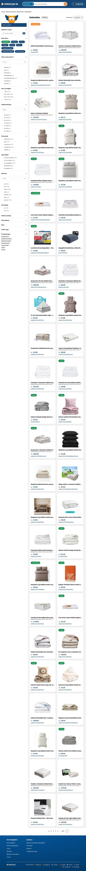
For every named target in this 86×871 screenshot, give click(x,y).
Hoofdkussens (5, 236)
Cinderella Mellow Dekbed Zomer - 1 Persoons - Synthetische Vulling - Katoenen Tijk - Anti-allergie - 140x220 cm (42, 180)
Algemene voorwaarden (13, 854)
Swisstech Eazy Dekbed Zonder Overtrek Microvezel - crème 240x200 (70, 685)
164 (63, 831)
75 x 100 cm (7, 125)
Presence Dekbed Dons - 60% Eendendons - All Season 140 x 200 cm (42, 818)
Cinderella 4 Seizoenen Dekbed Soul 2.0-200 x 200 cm (42, 382)
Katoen (7, 189)
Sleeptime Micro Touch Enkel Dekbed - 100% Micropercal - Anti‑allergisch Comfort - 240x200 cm (70, 517)
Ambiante (7, 83)
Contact (9, 857)
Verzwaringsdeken (9, 163)
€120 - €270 (8, 96)
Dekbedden (28, 11)
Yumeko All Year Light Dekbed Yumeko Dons (70, 818)
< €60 (7, 91)
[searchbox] (14, 62)
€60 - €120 (8, 94)
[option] (5, 42)
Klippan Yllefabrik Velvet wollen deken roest (70, 584)
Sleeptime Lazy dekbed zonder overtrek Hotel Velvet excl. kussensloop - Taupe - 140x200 (42, 517)
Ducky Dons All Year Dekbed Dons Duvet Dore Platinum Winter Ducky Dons (42, 281)
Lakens (3, 247)
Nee (6, 210)
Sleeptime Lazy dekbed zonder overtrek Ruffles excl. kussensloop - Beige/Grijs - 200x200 (70, 113)
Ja (6, 208)
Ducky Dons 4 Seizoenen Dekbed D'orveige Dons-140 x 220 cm (42, 450)
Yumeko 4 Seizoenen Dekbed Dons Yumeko (42, 784)
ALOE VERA (7, 72)
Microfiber (7, 194)
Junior (7, 141)
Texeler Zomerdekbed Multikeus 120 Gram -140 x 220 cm (70, 348)
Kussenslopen (5, 245)
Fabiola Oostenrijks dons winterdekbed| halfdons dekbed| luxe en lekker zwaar (70, 80)
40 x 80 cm (7, 115)
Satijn (6, 192)
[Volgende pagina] (67, 831)
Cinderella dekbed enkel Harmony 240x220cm (42, 550)
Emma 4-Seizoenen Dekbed (39, 113)
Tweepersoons (9, 147)
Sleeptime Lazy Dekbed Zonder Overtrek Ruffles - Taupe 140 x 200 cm (42, 147)
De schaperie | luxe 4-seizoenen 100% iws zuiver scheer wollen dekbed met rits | (70, 652)
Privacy (8, 848)
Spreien (3, 249)
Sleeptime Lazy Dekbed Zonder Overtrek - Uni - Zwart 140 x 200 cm (70, 450)
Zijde (6, 197)
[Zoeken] (65, 4)
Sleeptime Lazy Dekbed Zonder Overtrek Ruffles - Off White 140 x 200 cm (42, 751)
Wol (6, 184)
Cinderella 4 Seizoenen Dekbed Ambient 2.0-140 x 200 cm (70, 281)
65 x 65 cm (7, 120)
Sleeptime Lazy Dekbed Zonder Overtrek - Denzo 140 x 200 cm (70, 315)
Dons (6, 186)
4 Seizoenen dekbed (10, 157)
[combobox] (44, 4)
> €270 (7, 99)
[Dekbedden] (32, 4)
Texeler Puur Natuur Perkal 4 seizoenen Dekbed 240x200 (70, 784)
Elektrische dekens (6, 241)
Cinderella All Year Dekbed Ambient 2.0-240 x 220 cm (70, 382)
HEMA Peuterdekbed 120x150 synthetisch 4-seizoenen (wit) (42, 46)
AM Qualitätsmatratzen (10, 78)
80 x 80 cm (7, 128)
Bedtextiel (20, 11)
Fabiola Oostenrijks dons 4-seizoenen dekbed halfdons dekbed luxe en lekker (42, 718)
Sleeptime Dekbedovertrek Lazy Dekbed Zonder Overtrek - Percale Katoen (42, 80)
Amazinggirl (7, 80)
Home (3, 11)
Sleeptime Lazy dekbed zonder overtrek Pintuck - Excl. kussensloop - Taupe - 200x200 (42, 584)
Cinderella (7, 67)
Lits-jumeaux (8, 144)
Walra (6, 70)
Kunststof (8, 200)
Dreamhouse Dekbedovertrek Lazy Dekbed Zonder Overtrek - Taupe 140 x (42, 348)
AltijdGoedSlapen (9, 75)
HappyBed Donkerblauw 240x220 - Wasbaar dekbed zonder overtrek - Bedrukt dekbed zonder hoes (70, 248)
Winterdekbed (8, 165)
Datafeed (29, 848)
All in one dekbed (9, 160)
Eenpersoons (8, 139)
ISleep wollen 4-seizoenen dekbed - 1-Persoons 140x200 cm (70, 484)
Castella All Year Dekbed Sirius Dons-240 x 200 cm (42, 617)
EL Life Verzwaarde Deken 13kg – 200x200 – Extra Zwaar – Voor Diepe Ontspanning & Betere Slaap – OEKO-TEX (42, 315)
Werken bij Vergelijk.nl (12, 845)
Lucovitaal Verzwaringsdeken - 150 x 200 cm (42, 248)
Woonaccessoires (11, 11)
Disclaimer (9, 851)
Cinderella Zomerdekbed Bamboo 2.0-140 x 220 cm (70, 215)
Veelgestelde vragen (32, 851)
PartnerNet (29, 845)
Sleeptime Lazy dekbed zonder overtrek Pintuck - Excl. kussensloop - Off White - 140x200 (70, 180)
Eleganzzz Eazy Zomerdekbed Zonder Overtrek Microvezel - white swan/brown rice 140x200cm (70, 718)
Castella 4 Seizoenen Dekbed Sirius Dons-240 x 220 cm (70, 46)
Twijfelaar (7, 149)
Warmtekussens (5, 243)
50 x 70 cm (7, 117)
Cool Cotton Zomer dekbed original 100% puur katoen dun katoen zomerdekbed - (42, 215)
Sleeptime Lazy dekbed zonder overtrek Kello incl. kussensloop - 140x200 (70, 147)
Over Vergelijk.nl (11, 843)
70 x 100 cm (7, 123)
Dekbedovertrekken (6, 238)
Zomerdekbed (8, 168)
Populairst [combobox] (77, 17)
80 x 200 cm (7, 131)
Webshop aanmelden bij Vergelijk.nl (36, 843)
